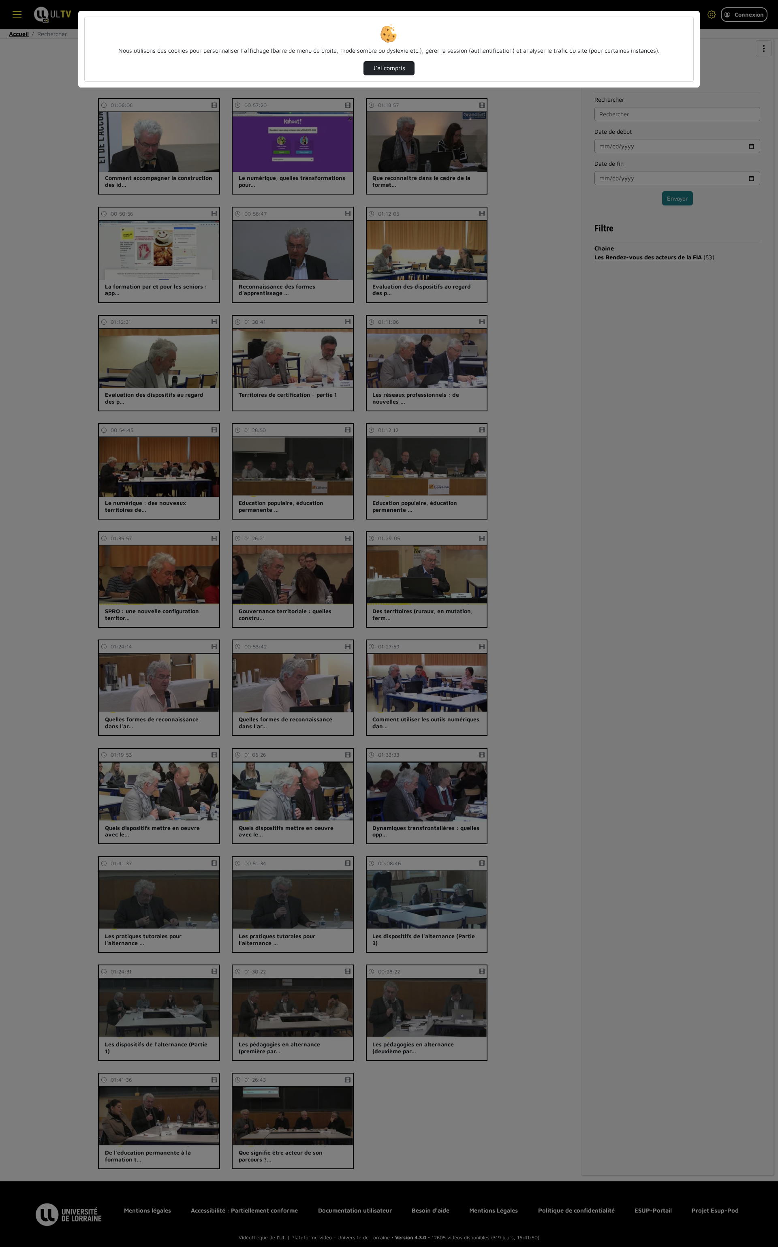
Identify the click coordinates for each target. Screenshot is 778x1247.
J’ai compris (389, 67)
